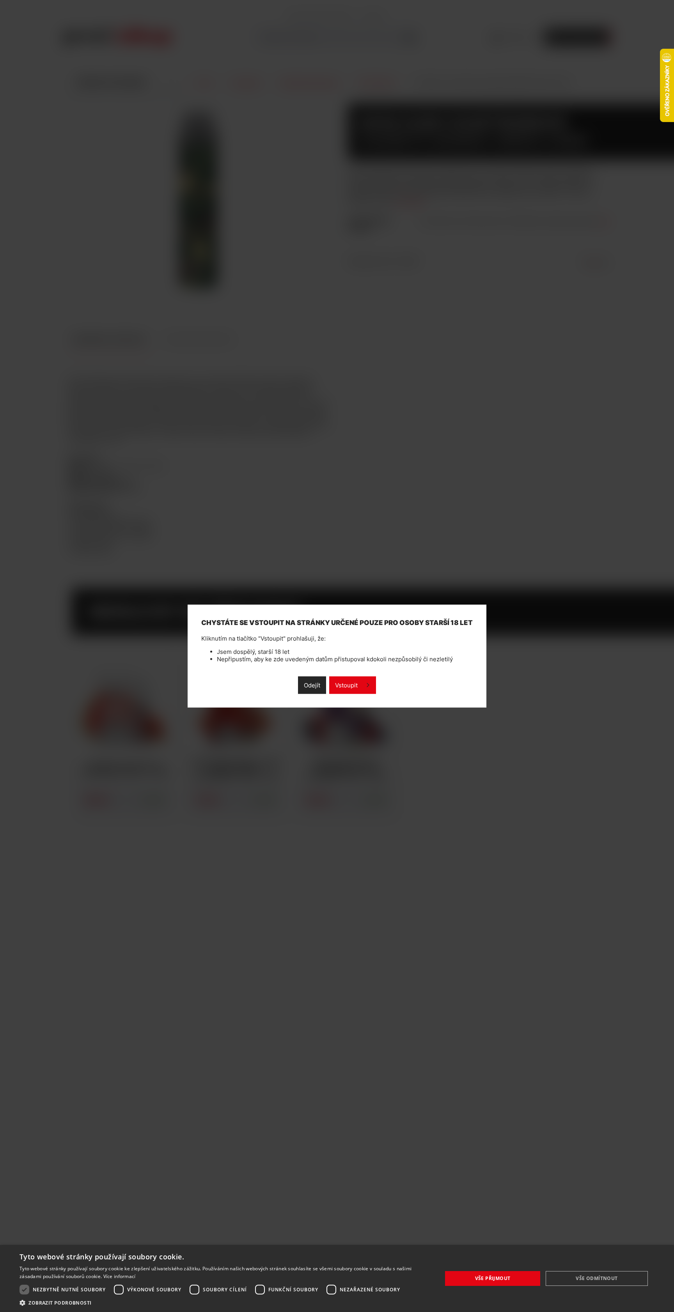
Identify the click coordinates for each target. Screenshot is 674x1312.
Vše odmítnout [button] (596, 1278)
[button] (225, 1302)
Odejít (312, 685)
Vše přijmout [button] (493, 1278)
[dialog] (337, 1278)
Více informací (119, 1276)
